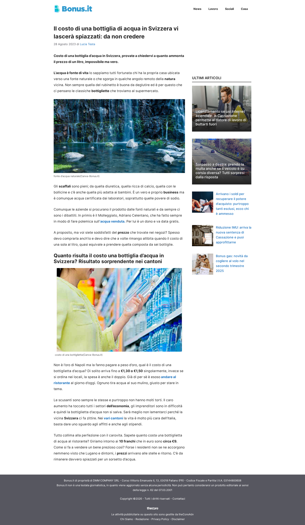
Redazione (142, 519)
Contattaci (178, 498)
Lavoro (213, 9)
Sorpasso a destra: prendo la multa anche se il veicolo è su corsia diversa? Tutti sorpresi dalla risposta (220, 170)
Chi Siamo (126, 519)
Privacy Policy (160, 519)
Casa (244, 9)
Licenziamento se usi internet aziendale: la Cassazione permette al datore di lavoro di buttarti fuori (221, 117)
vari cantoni (113, 418)
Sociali (229, 9)
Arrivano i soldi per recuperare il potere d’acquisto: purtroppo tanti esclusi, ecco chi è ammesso (232, 204)
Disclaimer (178, 519)
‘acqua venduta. (112, 221)
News (197, 9)
